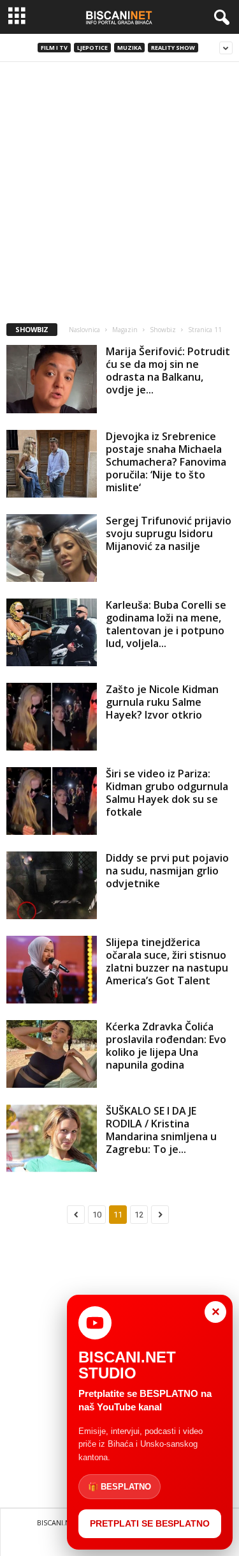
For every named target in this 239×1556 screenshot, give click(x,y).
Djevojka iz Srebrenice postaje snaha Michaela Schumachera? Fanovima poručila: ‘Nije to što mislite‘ (166, 461)
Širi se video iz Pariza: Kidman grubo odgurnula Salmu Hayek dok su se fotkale (167, 793)
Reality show (173, 47)
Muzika (129, 47)
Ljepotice (92, 47)
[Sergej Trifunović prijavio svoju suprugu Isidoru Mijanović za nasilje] (51, 548)
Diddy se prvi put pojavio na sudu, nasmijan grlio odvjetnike (167, 870)
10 (96, 1214)
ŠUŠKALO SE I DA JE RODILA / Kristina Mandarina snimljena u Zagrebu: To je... (161, 1130)
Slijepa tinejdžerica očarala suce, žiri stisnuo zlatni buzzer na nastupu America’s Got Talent (167, 961)
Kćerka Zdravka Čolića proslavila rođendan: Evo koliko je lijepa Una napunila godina (166, 1045)
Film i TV (54, 47)
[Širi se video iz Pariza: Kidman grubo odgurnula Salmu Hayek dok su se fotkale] (51, 801)
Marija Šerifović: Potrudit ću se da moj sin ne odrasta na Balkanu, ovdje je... (168, 370)
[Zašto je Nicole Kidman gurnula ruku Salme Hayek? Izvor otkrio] (51, 717)
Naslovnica (84, 329)
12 (138, 1214)
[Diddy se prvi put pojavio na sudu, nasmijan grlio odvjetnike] (51, 885)
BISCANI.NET (57, 1522)
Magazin (125, 329)
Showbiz (163, 329)
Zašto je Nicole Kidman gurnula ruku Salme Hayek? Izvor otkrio (162, 702)
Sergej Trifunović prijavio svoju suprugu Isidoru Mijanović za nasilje (168, 533)
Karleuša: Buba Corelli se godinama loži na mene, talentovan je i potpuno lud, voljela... (166, 624)
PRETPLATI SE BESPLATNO (150, 1523)
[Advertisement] (119, 188)
